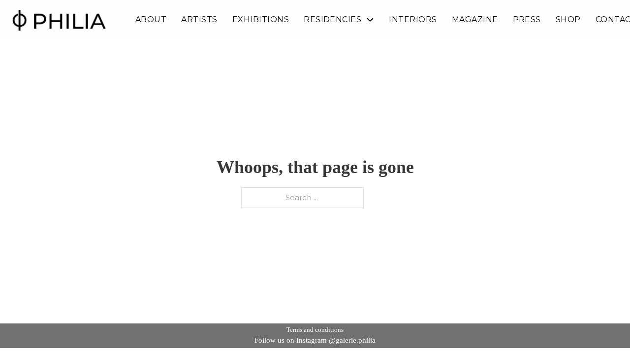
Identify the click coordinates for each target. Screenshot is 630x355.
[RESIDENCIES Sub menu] (370, 20)
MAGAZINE (475, 20)
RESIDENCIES (332, 20)
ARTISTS (199, 20)
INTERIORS (413, 20)
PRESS (527, 20)
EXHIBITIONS (260, 20)
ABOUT (150, 20)
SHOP (568, 20)
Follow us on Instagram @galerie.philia (315, 340)
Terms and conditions (315, 329)
